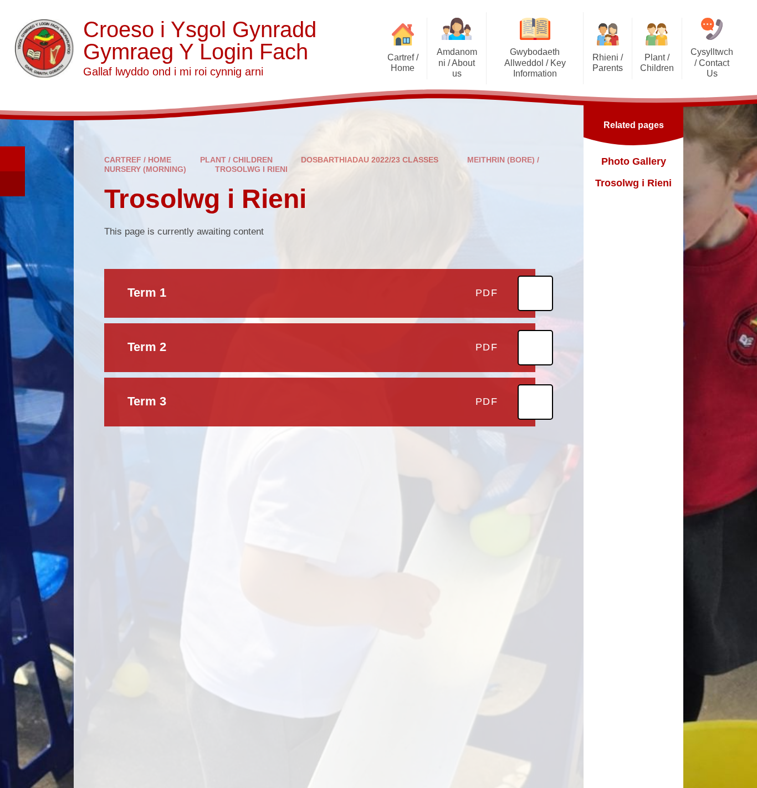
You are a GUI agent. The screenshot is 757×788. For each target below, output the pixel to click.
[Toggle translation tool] (12, 183)
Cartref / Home (137, 159)
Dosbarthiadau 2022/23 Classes (369, 159)
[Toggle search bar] (12, 158)
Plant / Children (236, 159)
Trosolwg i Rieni (251, 169)
